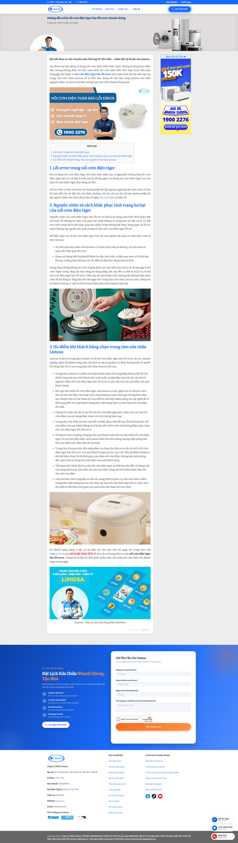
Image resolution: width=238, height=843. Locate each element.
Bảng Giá (123, 9)
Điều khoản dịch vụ (154, 761)
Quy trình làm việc (153, 789)
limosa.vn (60, 801)
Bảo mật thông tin (153, 784)
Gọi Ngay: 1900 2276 (57, 725)
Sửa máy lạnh (115, 761)
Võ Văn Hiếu (73, 789)
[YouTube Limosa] (160, 796)
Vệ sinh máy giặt (116, 795)
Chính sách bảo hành (155, 767)
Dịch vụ (109, 9)
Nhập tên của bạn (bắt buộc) (126, 670)
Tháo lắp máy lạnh (117, 784)
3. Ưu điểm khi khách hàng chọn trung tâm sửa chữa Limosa (84, 159)
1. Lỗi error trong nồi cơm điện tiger (70, 152)
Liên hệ (136, 9)
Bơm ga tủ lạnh (115, 812)
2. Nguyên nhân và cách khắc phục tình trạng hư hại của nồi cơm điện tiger (92, 156)
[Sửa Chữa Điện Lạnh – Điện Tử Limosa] (67, 9)
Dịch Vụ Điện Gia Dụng (68, 23)
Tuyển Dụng (186, 2)
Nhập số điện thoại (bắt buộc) (126, 680)
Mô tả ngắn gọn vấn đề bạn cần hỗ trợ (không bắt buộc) (136, 701)
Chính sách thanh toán (155, 778)
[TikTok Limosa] (154, 796)
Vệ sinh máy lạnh (116, 767)
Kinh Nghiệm (171, 2)
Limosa (60, 553)
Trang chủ (51, 23)
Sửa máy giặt (114, 789)
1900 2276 (59, 778)
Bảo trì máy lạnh (116, 778)
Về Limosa (97, 9)
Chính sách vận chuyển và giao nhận (162, 772)
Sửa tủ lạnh (114, 801)
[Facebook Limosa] (147, 796)
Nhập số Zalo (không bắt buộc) (127, 691)
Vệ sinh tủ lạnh (115, 807)
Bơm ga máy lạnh (116, 772)
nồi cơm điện (106, 197)
